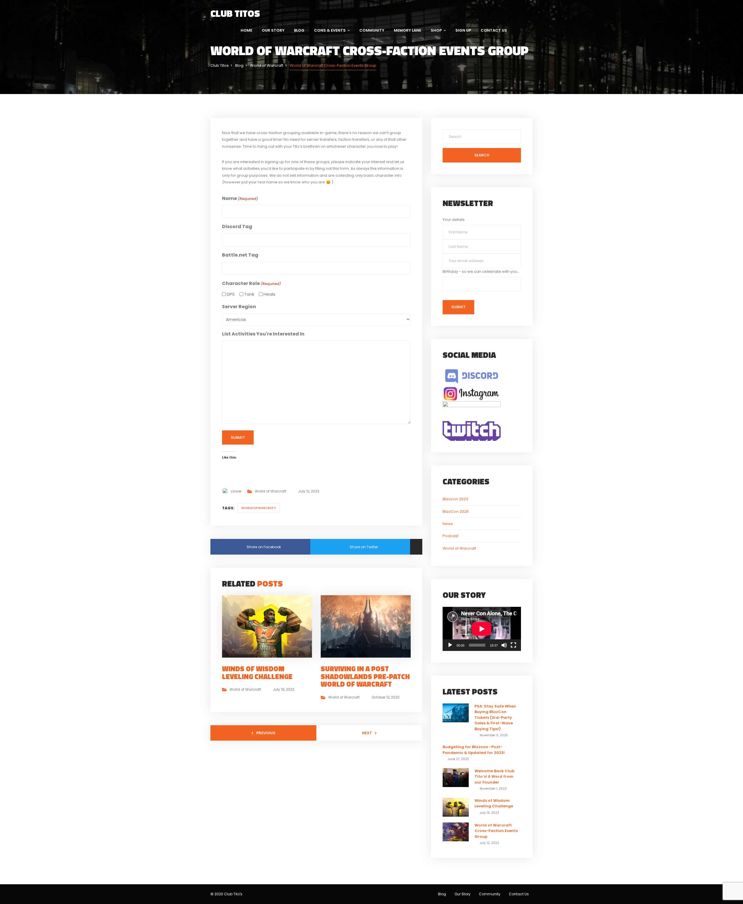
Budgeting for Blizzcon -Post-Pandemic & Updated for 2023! (474, 749)
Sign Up (463, 30)
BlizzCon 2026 (456, 511)
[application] (482, 629)
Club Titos (235, 13)
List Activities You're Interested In (263, 334)
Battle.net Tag (240, 255)
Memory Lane (407, 30)
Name (240, 198)
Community (371, 30)
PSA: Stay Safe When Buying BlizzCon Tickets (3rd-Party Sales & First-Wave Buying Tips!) (495, 717)
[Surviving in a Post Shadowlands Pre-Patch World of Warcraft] (368, 626)
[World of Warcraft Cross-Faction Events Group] (456, 831)
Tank (249, 294)
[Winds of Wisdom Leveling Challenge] (269, 626)
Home (246, 30)
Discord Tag (237, 226)
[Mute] (504, 645)
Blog (299, 30)
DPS (231, 294)
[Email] (416, 546)
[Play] (450, 645)
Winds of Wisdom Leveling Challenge (257, 672)
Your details (454, 219)
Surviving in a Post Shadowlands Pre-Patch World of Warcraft (365, 676)
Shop (436, 30)
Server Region (239, 306)
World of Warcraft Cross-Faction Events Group (496, 830)
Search (481, 155)
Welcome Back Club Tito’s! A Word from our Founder (494, 776)
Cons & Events (330, 30)
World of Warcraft (270, 491)
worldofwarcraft (258, 508)
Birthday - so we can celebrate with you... (481, 271)
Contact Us (494, 30)
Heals (269, 294)
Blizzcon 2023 (455, 499)
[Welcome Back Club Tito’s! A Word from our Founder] (456, 777)
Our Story (273, 30)
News (448, 523)
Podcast (450, 536)
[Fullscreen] (513, 645)
